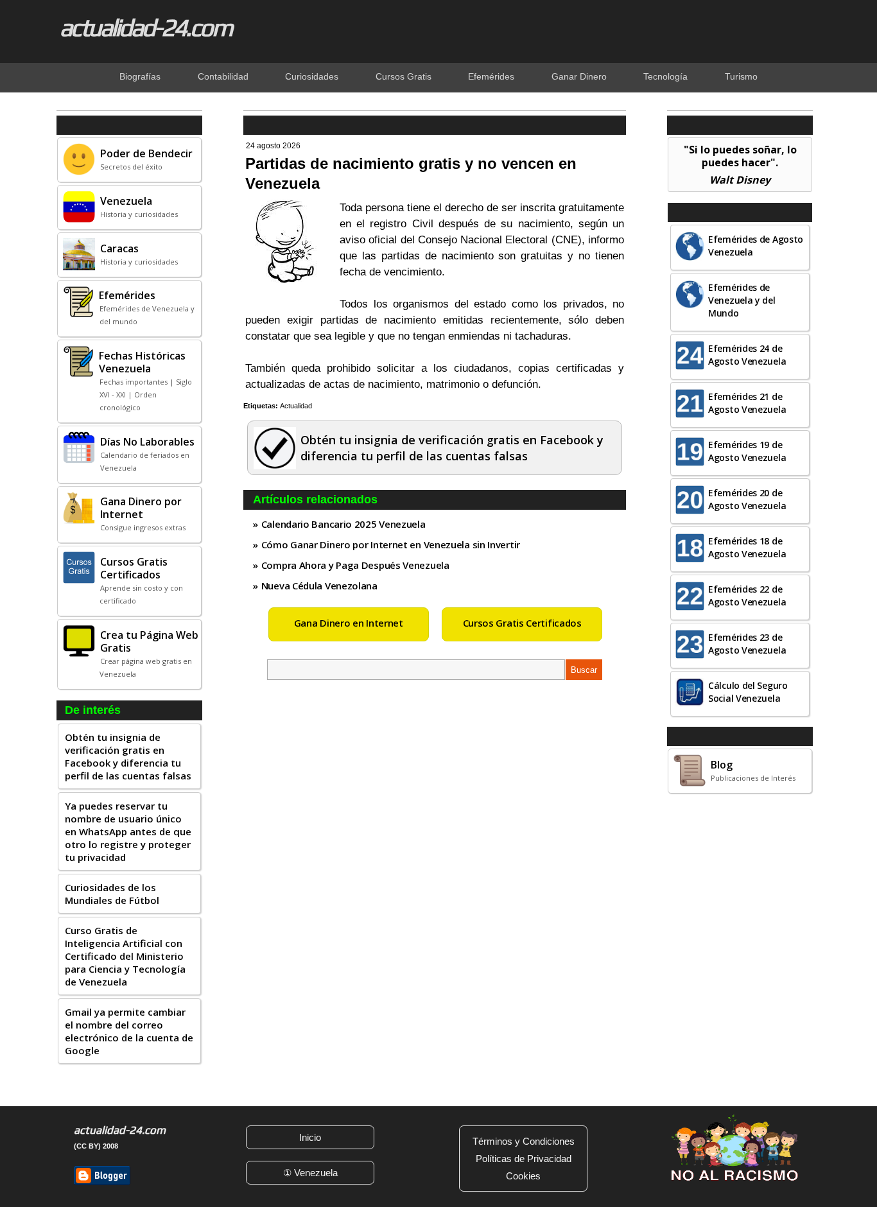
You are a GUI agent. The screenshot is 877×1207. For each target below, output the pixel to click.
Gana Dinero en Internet (348, 622)
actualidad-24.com (146, 27)
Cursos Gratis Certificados (522, 622)
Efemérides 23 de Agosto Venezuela (747, 643)
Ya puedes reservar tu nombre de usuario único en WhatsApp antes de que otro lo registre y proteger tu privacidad (128, 831)
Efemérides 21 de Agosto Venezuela (747, 402)
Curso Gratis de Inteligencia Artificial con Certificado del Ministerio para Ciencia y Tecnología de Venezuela (125, 956)
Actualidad (296, 406)
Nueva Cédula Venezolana (319, 585)
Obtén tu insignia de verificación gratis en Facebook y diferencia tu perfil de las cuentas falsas (128, 756)
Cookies (523, 1175)
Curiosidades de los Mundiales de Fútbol (112, 894)
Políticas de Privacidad (523, 1158)
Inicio (310, 1137)
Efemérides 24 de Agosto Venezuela (747, 354)
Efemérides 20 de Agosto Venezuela (747, 499)
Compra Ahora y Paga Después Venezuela (355, 565)
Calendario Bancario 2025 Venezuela (343, 523)
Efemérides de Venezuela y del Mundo (742, 300)
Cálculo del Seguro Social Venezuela (748, 691)
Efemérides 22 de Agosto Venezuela (747, 595)
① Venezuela (310, 1172)
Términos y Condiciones (524, 1141)
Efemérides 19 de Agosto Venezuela (747, 451)
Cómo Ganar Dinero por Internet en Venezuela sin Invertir (390, 544)
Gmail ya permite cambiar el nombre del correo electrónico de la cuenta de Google (129, 1031)
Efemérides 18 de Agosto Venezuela (747, 547)
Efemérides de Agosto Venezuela (755, 245)
